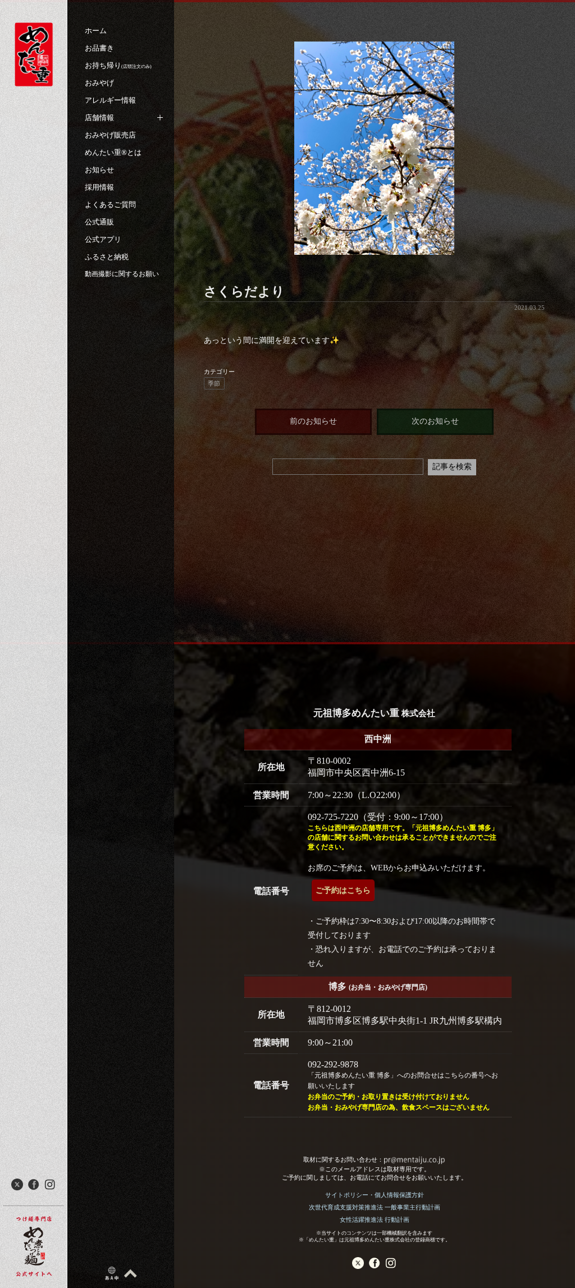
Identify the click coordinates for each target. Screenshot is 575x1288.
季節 (214, 383)
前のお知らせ (313, 421)
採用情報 (99, 187)
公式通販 (99, 222)
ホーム (96, 30)
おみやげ (99, 83)
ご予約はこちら (343, 890)
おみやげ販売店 (110, 135)
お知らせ (99, 170)
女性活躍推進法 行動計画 (374, 1219)
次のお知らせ (435, 421)
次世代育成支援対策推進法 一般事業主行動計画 (374, 1207)
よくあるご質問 (110, 204)
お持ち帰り (118, 65)
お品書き (99, 48)
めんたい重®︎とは (113, 152)
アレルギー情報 (110, 100)
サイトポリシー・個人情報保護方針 (374, 1194)
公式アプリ (103, 239)
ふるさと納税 (107, 257)
